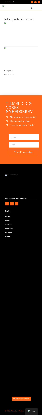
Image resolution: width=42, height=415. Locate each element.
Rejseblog (7, 74)
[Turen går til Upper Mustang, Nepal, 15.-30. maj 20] (21, 272)
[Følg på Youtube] (39, 2)
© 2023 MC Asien (11, 411)
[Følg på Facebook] (32, 2)
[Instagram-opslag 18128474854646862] (21, 329)
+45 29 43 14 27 (9, 2)
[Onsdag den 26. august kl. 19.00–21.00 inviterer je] (21, 291)
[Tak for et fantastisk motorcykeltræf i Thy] (21, 348)
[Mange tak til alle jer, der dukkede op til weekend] (21, 367)
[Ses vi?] (21, 253)
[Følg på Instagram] (35, 2)
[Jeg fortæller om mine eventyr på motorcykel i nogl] (21, 310)
